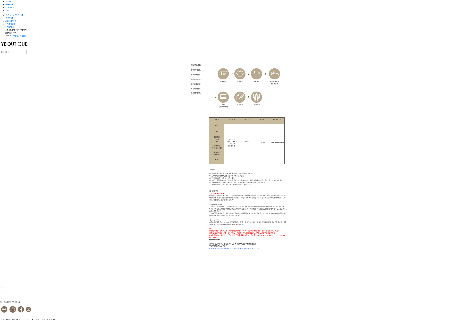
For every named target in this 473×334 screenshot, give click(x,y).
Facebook (9, 4)
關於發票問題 (196, 84)
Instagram (9, 7)
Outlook (8, 1)
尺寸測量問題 (196, 89)
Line (7, 10)
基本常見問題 (196, 93)
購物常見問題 (196, 70)
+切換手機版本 (6, 314)
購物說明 (4, 282)
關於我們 (4, 277)
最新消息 (4, 287)
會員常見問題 (196, 65)
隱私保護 (4, 292)
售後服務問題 (196, 75)
